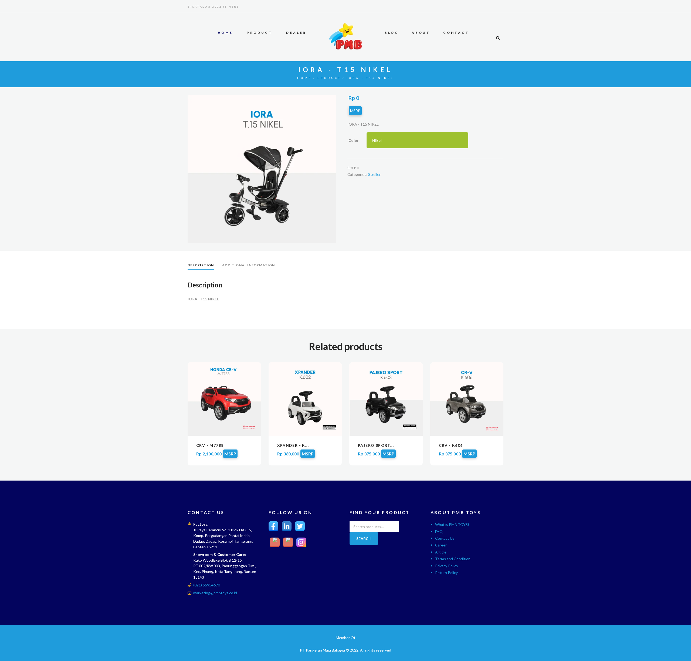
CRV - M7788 (209, 445)
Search (363, 538)
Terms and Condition (452, 558)
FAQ (439, 531)
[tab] (201, 266)
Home (304, 77)
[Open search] (497, 37)
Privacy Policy (446, 565)
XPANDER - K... (293, 445)
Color (353, 140)
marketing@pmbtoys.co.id (215, 592)
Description (201, 265)
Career (441, 545)
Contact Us (445, 538)
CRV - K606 (451, 445)
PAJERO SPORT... (376, 445)
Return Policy (446, 572)
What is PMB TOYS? (452, 524)
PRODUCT (329, 77)
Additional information (248, 265)
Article (440, 552)
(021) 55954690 (206, 585)
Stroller (374, 174)
